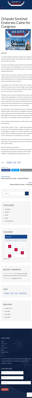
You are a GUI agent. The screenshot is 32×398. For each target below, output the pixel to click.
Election (7, 212)
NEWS (2, 350)
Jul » (9, 258)
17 (16, 249)
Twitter (16, 170)
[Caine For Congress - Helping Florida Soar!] (16, 1)
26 (22, 253)
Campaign (8, 209)
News (6, 215)
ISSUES (2, 345)
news (14, 162)
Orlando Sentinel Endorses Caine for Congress (15, 23)
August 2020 (8, 308)
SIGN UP (4, 389)
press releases (22, 293)
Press (6, 218)
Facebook (6, 170)
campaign (9, 162)
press (19, 162)
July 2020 (7, 311)
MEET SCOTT (4, 343)
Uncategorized (9, 221)
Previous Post (6, 176)
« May (5, 258)
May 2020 (7, 317)
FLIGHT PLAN (4, 348)
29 (9, 256)
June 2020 (7, 314)
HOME (2, 341)
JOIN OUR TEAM (4, 352)
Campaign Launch (16, 278)
